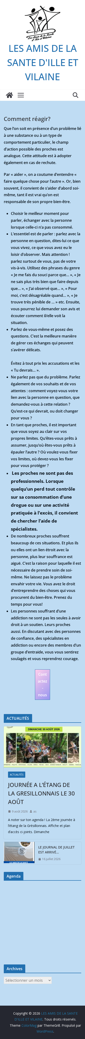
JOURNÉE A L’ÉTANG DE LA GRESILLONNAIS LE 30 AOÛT (41, 793)
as (34, 811)
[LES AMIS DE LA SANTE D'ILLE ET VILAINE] (9, 95)
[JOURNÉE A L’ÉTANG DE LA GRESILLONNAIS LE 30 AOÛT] (42, 746)
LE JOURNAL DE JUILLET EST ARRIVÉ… (56, 849)
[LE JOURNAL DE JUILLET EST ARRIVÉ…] (19, 853)
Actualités (16, 774)
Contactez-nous (42, 684)
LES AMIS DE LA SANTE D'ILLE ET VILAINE (42, 62)
